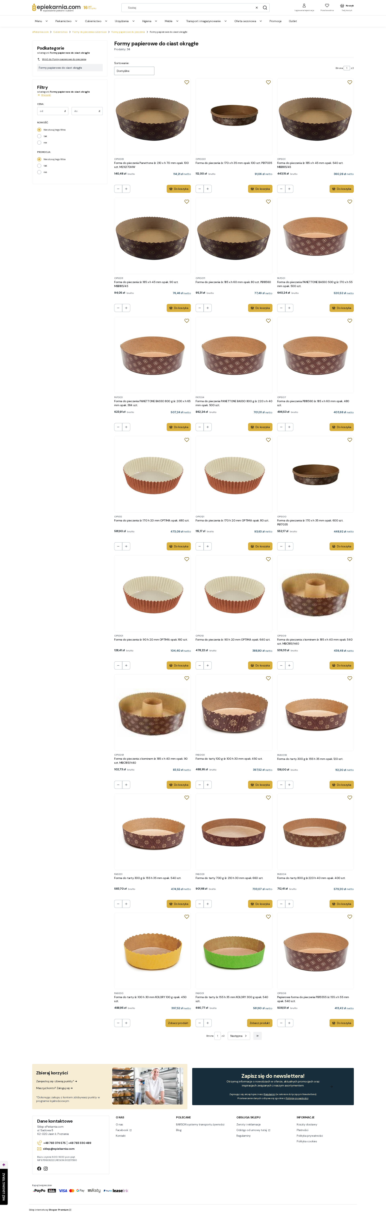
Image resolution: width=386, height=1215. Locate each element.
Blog (178, 1130)
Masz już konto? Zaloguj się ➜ (54, 1088)
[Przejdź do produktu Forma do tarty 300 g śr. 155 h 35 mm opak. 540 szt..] (152, 832)
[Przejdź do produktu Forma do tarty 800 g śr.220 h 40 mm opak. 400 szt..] (315, 832)
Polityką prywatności (297, 1098)
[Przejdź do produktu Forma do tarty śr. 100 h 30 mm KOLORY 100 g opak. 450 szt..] (152, 951)
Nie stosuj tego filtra (55, 129)
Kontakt (121, 1135)
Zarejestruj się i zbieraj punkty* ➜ (56, 1081)
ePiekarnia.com (40, 32)
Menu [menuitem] (38, 21)
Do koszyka (181, 189)
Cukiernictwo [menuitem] (93, 21)
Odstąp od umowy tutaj (252, 1130)
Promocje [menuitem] (276, 21)
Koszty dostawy (307, 1124)
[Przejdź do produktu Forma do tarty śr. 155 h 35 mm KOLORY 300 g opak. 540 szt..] (234, 951)
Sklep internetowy (49, 1209)
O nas (119, 1124)
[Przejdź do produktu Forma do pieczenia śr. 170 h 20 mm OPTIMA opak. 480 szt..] (152, 474)
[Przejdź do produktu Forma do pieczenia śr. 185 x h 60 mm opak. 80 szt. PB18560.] (234, 236)
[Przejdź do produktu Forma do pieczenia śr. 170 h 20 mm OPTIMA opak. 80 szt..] (234, 474)
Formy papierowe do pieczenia (128, 32)
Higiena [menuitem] (146, 21)
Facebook (122, 1130)
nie (45, 142)
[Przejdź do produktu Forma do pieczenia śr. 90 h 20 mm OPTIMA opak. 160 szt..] (152, 593)
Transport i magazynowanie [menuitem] (203, 21)
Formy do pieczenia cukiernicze (89, 32)
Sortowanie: (121, 63)
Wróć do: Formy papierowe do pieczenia (64, 59)
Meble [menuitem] (168, 21)
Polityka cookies (307, 1141)
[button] (265, 7)
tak (45, 136)
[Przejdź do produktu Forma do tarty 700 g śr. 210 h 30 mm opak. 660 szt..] (234, 832)
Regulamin (269, 1094)
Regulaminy (243, 1135)
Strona (339, 68)
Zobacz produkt (178, 1023)
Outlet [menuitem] (293, 21)
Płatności (302, 1130)
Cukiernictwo (60, 32)
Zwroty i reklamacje (248, 1124)
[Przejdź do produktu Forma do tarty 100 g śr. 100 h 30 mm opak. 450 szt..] (234, 712)
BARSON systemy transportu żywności (200, 1124)
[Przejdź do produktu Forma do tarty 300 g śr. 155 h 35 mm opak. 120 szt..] (315, 712)
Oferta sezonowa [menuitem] (245, 21)
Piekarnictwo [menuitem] (63, 21)
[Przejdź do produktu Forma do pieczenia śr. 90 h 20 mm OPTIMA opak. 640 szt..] (234, 593)
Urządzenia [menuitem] (122, 21)
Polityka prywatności (310, 1135)
